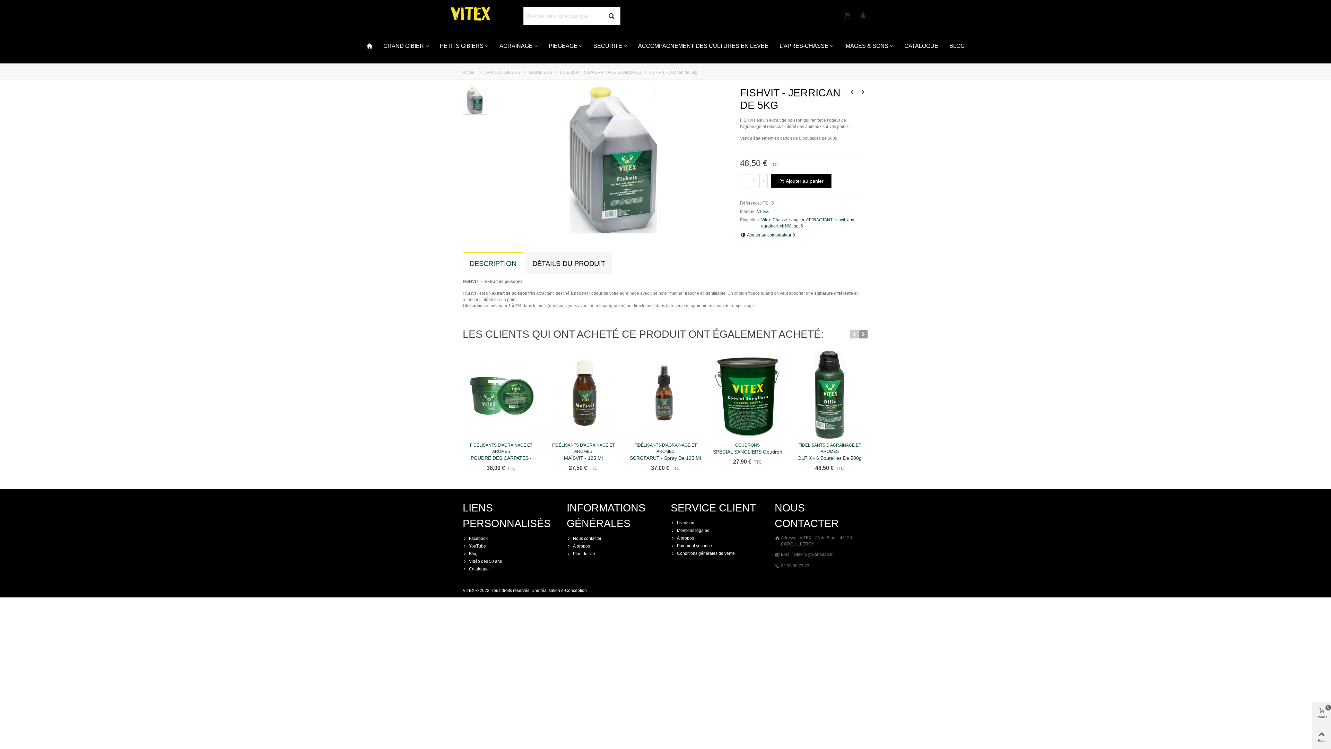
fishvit (839, 219)
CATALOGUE (921, 46)
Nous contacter (587, 538)
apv (850, 219)
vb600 (786, 226)
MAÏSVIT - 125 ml (583, 458)
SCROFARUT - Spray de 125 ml (665, 458)
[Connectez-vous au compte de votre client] (863, 16)
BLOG (957, 46)
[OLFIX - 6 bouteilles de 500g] (829, 395)
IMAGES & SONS (866, 46)
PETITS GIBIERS (462, 46)
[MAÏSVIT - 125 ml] (583, 395)
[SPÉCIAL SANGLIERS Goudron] (747, 395)
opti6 (798, 226)
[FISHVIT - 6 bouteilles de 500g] (852, 92)
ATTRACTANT (819, 219)
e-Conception (574, 590)
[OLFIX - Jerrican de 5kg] (863, 92)
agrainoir (769, 226)
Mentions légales (693, 530)
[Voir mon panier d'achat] (848, 16)
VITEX (763, 211)
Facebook (478, 538)
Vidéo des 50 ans (485, 561)
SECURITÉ (607, 46)
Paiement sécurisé (694, 545)
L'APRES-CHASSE (804, 46)
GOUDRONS (747, 445)
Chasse (780, 219)
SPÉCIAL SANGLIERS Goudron (747, 452)
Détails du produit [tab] (568, 263)
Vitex (766, 219)
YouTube (477, 546)
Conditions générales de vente (706, 553)
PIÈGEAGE (563, 46)
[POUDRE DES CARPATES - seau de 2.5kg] (501, 395)
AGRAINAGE (516, 46)
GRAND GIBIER (403, 46)
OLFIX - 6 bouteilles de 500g (830, 458)
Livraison (685, 522)
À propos (581, 546)
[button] (854, 334)
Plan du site (584, 553)
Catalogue (479, 569)
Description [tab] (493, 263)
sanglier (796, 219)
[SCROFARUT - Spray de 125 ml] (665, 395)
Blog (473, 553)
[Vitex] (489, 14)
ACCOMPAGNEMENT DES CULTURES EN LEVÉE (703, 46)
